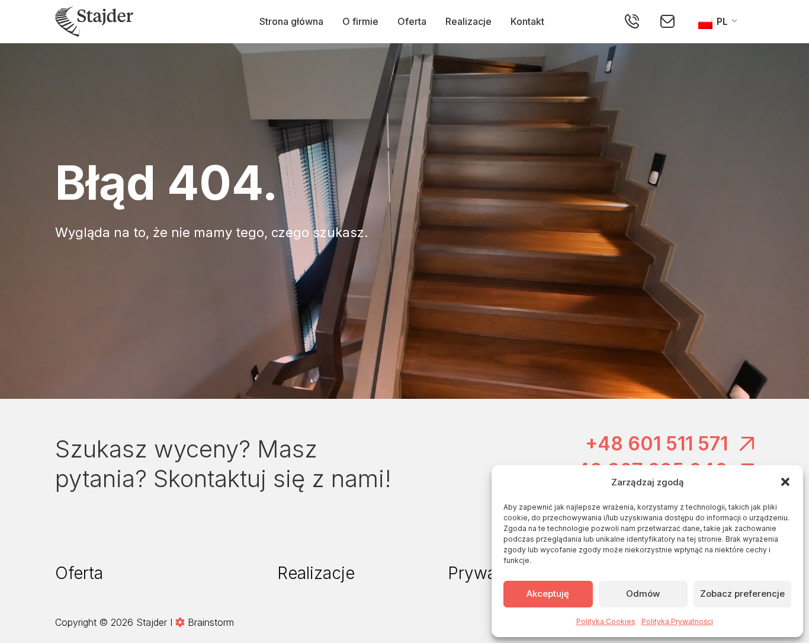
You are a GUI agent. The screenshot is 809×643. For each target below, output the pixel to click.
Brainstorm (211, 622)
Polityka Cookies (605, 621)
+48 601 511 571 (656, 443)
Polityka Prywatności (677, 621)
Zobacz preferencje (742, 593)
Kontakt (527, 21)
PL (721, 21)
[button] (785, 482)
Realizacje (468, 21)
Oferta (411, 21)
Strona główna (291, 21)
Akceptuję (548, 593)
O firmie (360, 21)
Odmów (643, 593)
